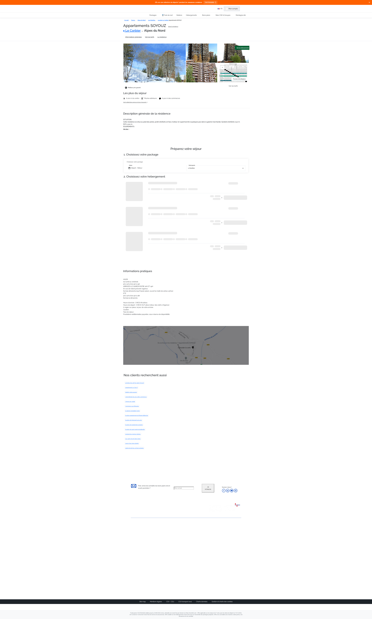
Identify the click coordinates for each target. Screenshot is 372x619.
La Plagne (194, 539)
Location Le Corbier (163, 20)
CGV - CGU (170, 602)
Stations (179, 15)
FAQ (132, 535)
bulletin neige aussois (131, 392)
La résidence (162, 37)
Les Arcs (194, 541)
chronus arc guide (130, 401)
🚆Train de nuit (167, 15)
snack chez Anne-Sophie (132, 443)
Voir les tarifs (149, 37)
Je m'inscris (208, 488)
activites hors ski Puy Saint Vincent (134, 383)
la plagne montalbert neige (132, 411)
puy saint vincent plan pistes (133, 438)
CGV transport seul (185, 602)
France (133, 20)
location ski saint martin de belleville (135, 429)
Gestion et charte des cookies (222, 602)
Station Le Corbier (176, 37)
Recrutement (135, 531)
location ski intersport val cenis (133, 420)
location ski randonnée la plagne (134, 425)
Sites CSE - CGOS (179, 534)
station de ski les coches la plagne (134, 448)
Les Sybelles (151, 20)
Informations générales (133, 37)
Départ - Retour (136, 168)
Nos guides (177, 570)
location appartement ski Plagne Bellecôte (136, 415)
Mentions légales (156, 602)
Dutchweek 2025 (197, 577)
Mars (211, 541)
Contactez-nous (136, 525)
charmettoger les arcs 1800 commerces (136, 397)
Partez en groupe (179, 532)
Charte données (202, 602)
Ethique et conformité (138, 538)
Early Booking (160, 539)
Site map (142, 602)
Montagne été (241, 15)
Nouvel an (213, 532)
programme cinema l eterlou (133, 434)
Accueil (126, 20)
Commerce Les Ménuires (132, 406)
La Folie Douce (196, 579)
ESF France (231, 555)
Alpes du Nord (142, 20)
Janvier (211, 534)
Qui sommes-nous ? (138, 528)
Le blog (176, 567)
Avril (210, 543)
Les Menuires (196, 543)
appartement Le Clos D (131, 387)
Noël (211, 529)
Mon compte (233, 9)
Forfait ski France (233, 553)
